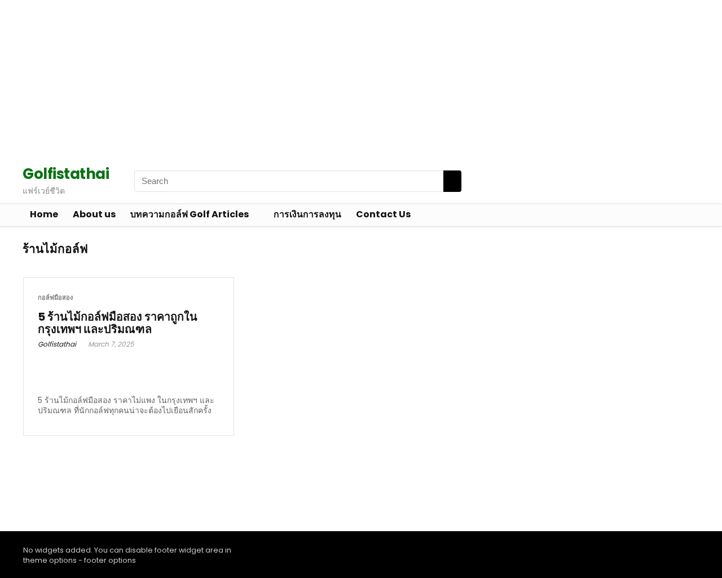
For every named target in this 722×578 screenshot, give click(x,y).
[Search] (452, 181)
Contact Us (383, 214)
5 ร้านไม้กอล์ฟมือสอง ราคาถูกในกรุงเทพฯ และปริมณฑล (117, 323)
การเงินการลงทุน (307, 214)
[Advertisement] (338, 79)
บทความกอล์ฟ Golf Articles (189, 214)
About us (94, 214)
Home (44, 214)
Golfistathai (57, 344)
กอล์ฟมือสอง (55, 298)
